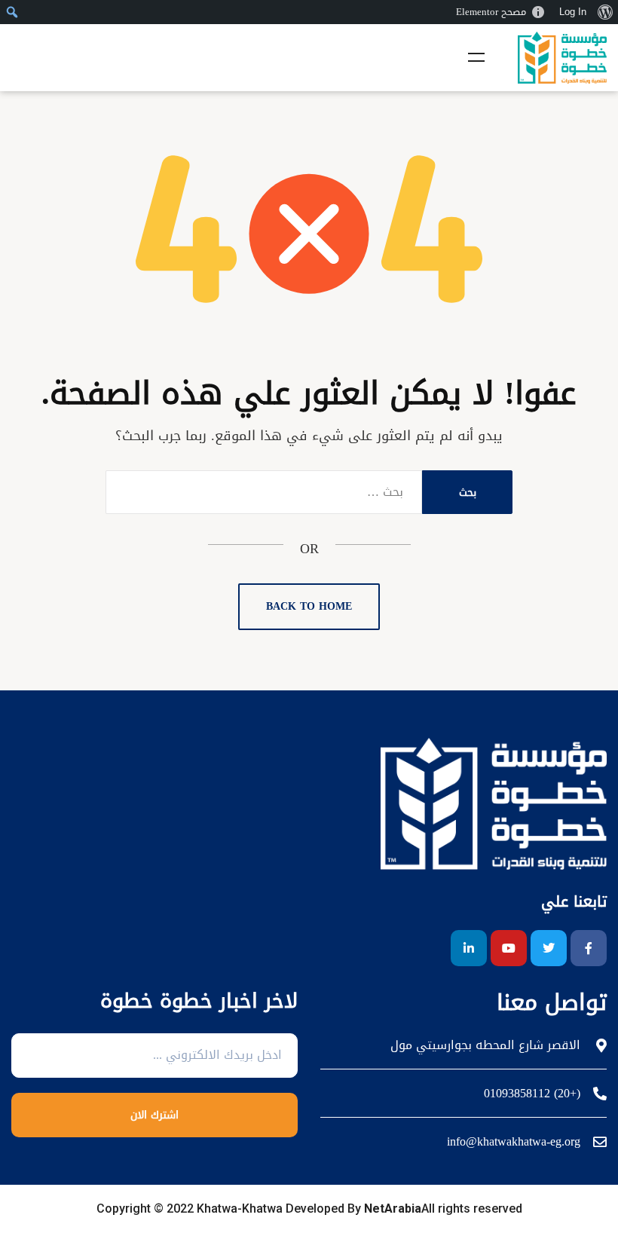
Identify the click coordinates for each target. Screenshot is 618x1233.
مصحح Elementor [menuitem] (491, 11)
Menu (476, 57)
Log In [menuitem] (572, 11)
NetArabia (392, 1208)
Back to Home (309, 606)
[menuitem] (605, 12)
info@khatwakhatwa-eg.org (513, 1142)
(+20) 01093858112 (532, 1094)
